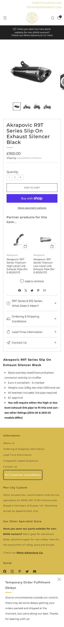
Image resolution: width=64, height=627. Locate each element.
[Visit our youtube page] (34, 571)
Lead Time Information (17, 454)
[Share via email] (44, 290)
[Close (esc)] (59, 579)
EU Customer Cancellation (23, 475)
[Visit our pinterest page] (19, 571)
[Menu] (5, 18)
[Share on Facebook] (20, 290)
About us (8, 443)
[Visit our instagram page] (12, 571)
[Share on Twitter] (32, 290)
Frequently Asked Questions (20, 460)
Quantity (12, 172)
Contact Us (10, 466)
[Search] (52, 18)
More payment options (32, 207)
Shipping (11, 158)
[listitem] (32, 32)
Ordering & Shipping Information (23, 449)
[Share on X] (26, 290)
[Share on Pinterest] (38, 290)
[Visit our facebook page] (4, 571)
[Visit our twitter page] (27, 571)
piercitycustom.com (46, 3)
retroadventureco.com (44, 7)
